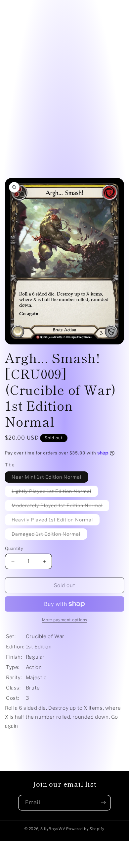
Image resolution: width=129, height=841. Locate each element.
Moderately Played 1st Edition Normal (60, 506)
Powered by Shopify (85, 828)
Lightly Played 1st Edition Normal (55, 492)
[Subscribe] (103, 803)
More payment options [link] (64, 619)
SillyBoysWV (52, 828)
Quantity (14, 548)
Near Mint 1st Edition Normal (50, 478)
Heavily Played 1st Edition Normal (56, 520)
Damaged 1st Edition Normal (49, 535)
